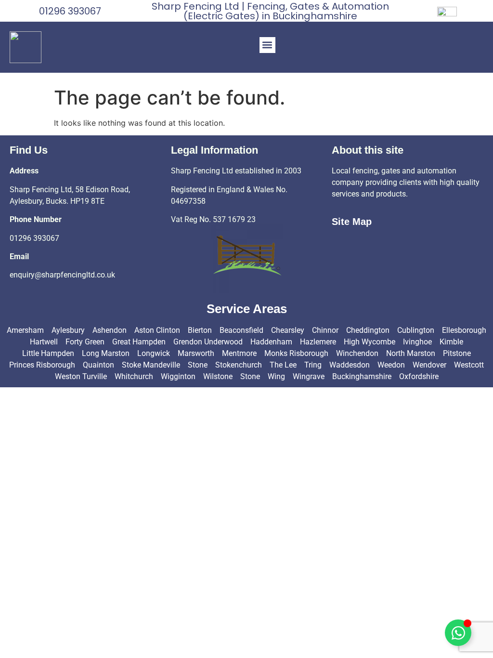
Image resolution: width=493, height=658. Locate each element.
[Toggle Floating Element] (458, 632)
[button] (267, 45)
